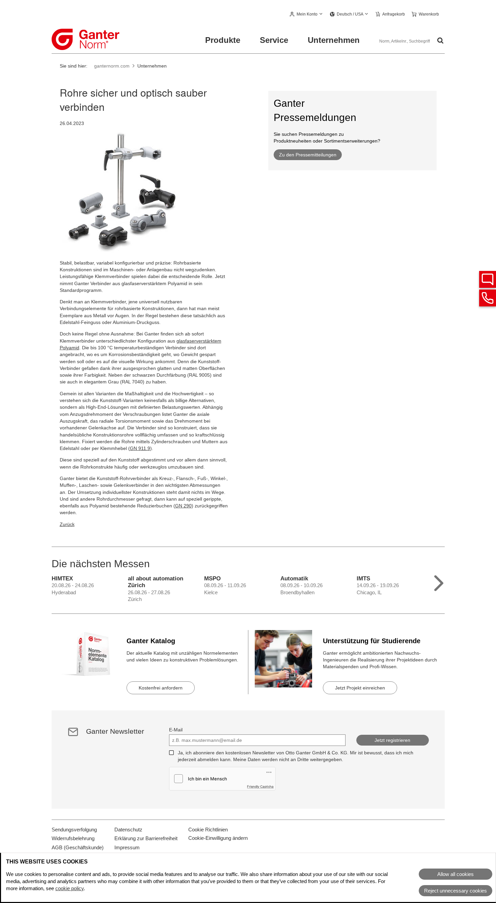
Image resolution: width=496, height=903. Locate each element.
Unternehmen (334, 40)
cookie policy (69, 888)
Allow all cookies (455, 874)
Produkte (222, 40)
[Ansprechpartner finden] (487, 279)
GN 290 (183, 505)
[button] (306, 14)
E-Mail (176, 729)
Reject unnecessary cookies (455, 891)
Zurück (67, 524)
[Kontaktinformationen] (487, 298)
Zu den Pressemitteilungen (307, 154)
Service (274, 40)
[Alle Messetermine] (439, 581)
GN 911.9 (140, 448)
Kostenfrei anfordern (161, 688)
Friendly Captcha (260, 786)
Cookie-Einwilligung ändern (218, 838)
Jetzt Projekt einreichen (360, 688)
